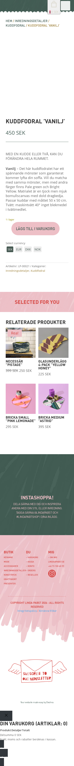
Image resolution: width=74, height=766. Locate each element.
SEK (10, 249)
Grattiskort (10, 579)
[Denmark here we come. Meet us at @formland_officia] (31, 476)
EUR (18, 249)
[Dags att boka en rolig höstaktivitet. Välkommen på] (9, 476)
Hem (9, 21)
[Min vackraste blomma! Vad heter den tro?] (9, 487)
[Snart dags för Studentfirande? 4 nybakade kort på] (31, 487)
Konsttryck (10, 575)
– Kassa (30, 561)
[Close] (6, 716)
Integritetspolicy (27, 610)
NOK (38, 249)
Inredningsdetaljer (31, 21)
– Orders (30, 570)
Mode (6, 561)
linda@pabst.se (56, 561)
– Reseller (32, 575)
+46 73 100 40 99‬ (56, 566)
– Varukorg (32, 557)
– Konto (30, 566)
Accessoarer (11, 566)
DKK (28, 249)
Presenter (10, 583)
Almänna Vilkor (48, 610)
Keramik (8, 557)
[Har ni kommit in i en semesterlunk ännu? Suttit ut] (51, 476)
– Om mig (52, 557)
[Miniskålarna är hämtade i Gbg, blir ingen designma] (51, 487)
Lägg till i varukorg (35, 228)
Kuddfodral (15, 25)
